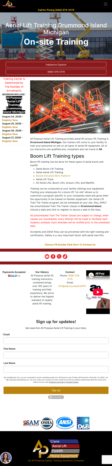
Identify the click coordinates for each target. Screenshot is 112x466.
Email (7, 334)
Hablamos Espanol (56, 64)
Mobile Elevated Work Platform (53, 175)
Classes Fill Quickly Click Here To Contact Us (70, 244)
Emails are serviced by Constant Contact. (64, 382)
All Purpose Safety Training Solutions (52, 460)
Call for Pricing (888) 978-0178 (56, 9)
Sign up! (56, 390)
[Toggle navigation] (106, 4)
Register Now (10, 120)
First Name (9, 349)
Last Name (9, 363)
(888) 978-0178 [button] (56, 71)
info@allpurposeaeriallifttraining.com (78, 286)
